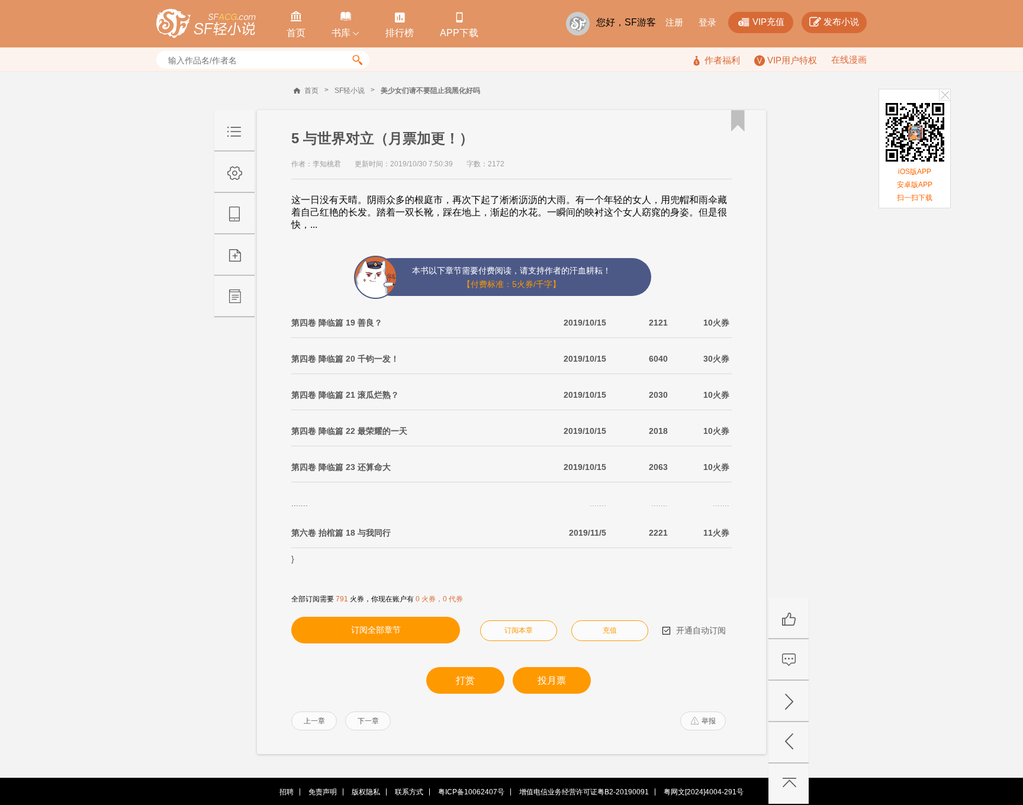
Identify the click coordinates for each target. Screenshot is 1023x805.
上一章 (314, 721)
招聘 (286, 792)
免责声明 (322, 792)
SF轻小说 (349, 90)
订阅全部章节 (376, 630)
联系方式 (409, 792)
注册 (674, 22)
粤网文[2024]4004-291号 (704, 792)
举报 (703, 721)
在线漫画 (849, 59)
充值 (610, 630)
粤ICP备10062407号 (471, 792)
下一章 (368, 721)
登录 (707, 22)
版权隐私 (366, 792)
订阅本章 (518, 630)
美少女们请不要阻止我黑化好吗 (430, 90)
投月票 (552, 680)
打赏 (465, 680)
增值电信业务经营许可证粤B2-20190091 (584, 792)
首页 (311, 90)
